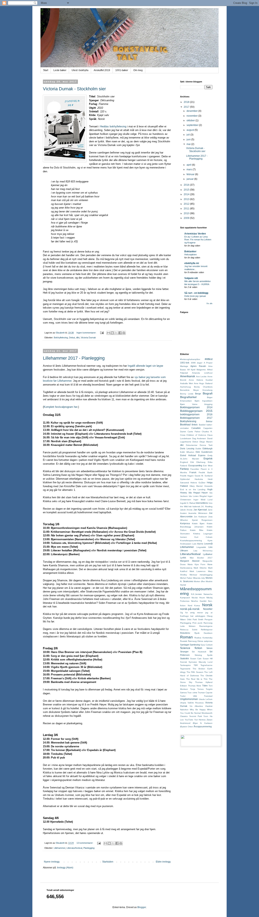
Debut (72, 337)
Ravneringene (205, 626)
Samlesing (195, 644)
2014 (187, 194)
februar (191, 174)
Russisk (183, 641)
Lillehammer (59, 848)
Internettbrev (202, 503)
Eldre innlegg (163, 861)
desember (192, 111)
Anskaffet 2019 (102, 70)
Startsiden (107, 861)
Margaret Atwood (189, 561)
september (193, 125)
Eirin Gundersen (204, 452)
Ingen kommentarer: (86, 332)
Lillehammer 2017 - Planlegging (74, 358)
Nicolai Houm (198, 597)
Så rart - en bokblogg (196, 293)
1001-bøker (121, 70)
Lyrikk (183, 557)
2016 (187, 184)
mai (189, 144)
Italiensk (196, 506)
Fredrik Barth (205, 472)
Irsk (190, 506)
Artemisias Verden (195, 233)
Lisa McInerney (202, 551)
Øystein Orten (186, 726)
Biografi (207, 393)
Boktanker (190, 251)
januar (190, 179)
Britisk (195, 424)
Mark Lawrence (198, 571)
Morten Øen (199, 581)
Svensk (183, 662)
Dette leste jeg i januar (195, 296)
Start (45, 70)
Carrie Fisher (194, 431)
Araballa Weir (186, 383)
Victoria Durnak (88, 337)
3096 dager (197, 363)
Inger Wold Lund (202, 499)
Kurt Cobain (203, 537)
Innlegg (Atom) (65, 867)
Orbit (189, 619)
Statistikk (184, 658)
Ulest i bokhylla (80, 70)
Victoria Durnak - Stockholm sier (74, 88)
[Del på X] (116, 333)
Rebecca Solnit (188, 629)
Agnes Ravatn (198, 366)
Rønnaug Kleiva (195, 641)
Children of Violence (196, 435)
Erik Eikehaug (197, 462)
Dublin (198, 448)
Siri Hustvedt (199, 652)
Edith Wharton (187, 452)
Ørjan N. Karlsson (202, 723)
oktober (191, 120)
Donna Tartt (206, 445)
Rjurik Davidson (203, 633)
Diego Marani (206, 442)
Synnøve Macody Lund (200, 662)
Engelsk (208, 458)
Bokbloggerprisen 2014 (196, 407)
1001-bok (184, 362)
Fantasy (184, 469)
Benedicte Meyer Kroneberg (196, 390)
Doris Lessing (187, 448)
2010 (187, 213)
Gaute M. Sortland (204, 476)
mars (190, 169)
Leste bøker (59, 70)
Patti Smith (198, 619)
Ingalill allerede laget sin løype (145, 365)
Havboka (199, 479)
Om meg (138, 70)
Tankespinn (185, 665)
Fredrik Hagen (187, 476)
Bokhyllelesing (61, 337)
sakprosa (208, 641)
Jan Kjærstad (200, 509)
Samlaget (184, 644)
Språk (209, 655)
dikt (78, 337)
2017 (187, 106)
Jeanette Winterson (197, 513)
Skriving (198, 655)
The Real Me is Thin (197, 679)
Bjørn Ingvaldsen (204, 401)
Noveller (207, 609)
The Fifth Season (195, 672)
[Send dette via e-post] (108, 333)
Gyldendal (185, 479)
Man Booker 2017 (201, 558)
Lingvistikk (201, 547)
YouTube (189, 720)
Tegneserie (185, 669)
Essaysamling (195, 465)
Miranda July (199, 578)
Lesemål (208, 543)
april (189, 164)
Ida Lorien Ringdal (198, 496)
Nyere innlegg (51, 861)
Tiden (205, 685)
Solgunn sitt (191, 278)
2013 (187, 199)
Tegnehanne (206, 665)
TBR (196, 665)
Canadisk (196, 428)
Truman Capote (205, 692)
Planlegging (88, 848)
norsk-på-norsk (190, 608)
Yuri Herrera (200, 720)
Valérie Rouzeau (196, 703)
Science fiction (191, 648)
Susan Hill (208, 658)
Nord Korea (194, 605)
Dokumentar (191, 445)
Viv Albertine (196, 706)
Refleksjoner (206, 629)
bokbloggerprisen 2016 (196, 414)
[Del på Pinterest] (124, 333)
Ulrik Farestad (203, 696)
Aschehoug (185, 387)
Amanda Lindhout (202, 373)
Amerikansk (187, 376)
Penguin (208, 619)
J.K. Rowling (206, 506)
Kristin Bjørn (198, 523)
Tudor (183, 696)
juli (188, 134)
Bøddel (202, 425)
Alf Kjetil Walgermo (196, 370)
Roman (186, 637)
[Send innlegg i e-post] (101, 332)
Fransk (192, 472)
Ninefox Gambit (198, 601)
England (184, 462)
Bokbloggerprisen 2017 (196, 417)
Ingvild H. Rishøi (187, 503)
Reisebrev (185, 633)
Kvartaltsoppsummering (191, 540)
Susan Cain (196, 658)
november (192, 115)
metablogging (206, 575)
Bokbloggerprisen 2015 (196, 410)
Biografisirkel (188, 397)
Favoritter (194, 469)
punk (200, 623)
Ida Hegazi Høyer (198, 492)
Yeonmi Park (195, 716)
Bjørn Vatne (188, 404)
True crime (192, 692)
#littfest (208, 359)
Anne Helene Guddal (200, 380)
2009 (187, 218)
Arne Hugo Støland (203, 383)
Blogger (141, 907)
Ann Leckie (201, 376)
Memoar (193, 575)
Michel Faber (186, 578)
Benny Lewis (186, 394)
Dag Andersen (199, 438)
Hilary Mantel (196, 486)
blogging (208, 404)
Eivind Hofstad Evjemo (192, 455)
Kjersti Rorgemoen (202, 520)
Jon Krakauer (200, 516)
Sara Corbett (206, 645)
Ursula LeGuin (206, 699)
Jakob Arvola (186, 510)
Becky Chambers (203, 387)
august (191, 130)
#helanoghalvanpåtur (190, 359)
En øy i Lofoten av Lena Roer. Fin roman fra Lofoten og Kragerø (197, 239)
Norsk (207, 605)
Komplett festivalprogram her (60, 406)
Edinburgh (207, 448)
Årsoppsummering (203, 726)
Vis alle (209, 303)
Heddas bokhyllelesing (113, 126)
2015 (187, 189)
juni (189, 139)
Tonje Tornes (197, 689)
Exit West (207, 465)
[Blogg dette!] (112, 333)
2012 (187, 203)
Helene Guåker (197, 482)
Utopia (183, 703)
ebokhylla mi (191, 263)
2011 (187, 208)
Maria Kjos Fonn (197, 564)
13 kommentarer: (85, 843)
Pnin (194, 623)
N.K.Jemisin (196, 594)
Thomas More (194, 686)
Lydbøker (207, 554)
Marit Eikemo (200, 568)
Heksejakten (190, 254)
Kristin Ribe (196, 530)
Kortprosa (185, 523)
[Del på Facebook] (120, 333)
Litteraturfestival (74, 848)
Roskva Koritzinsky (203, 638)
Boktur (209, 421)
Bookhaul (185, 424)
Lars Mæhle (197, 544)
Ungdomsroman (189, 699)
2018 (187, 102)
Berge (198, 393)
